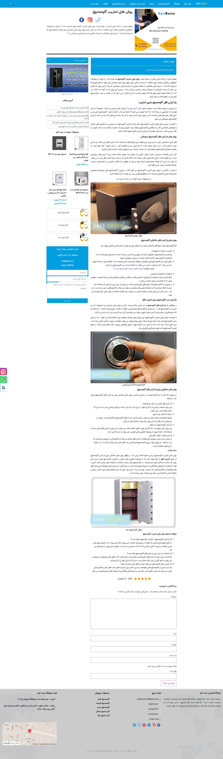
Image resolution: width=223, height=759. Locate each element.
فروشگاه (176, 3)
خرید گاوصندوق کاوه (124, 179)
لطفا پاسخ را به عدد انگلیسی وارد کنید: (162, 666)
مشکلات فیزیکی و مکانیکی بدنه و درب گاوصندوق (73, 127)
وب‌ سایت (173, 655)
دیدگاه (173, 596)
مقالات (105, 3)
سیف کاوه (187, 3)
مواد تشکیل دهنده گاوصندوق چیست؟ (127, 268)
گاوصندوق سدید (63, 237)
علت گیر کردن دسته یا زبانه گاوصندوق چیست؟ (74, 108)
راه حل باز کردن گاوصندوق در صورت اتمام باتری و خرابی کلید (69, 122)
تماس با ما (94, 3)
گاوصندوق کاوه (164, 3)
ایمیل (174, 644)
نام (175, 633)
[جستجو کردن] (50, 60)
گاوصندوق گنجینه (63, 212)
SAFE (201, 3)
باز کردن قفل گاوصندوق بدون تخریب (160, 69)
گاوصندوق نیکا (63, 225)
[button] (11, 4)
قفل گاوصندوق (135, 108)
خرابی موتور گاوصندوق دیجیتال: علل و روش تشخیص (72, 112)
